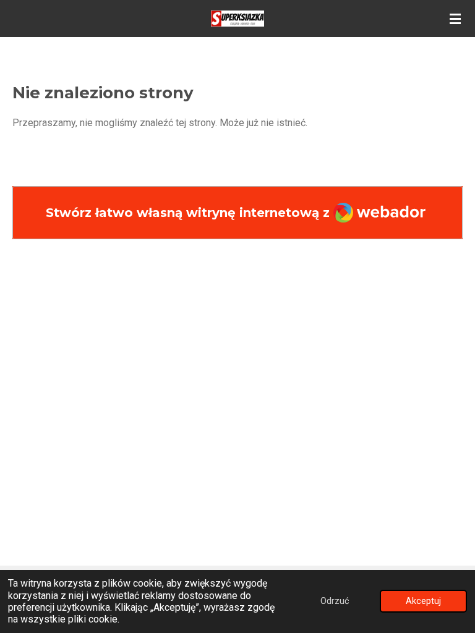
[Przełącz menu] (455, 18)
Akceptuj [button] (423, 601)
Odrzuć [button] (334, 601)
